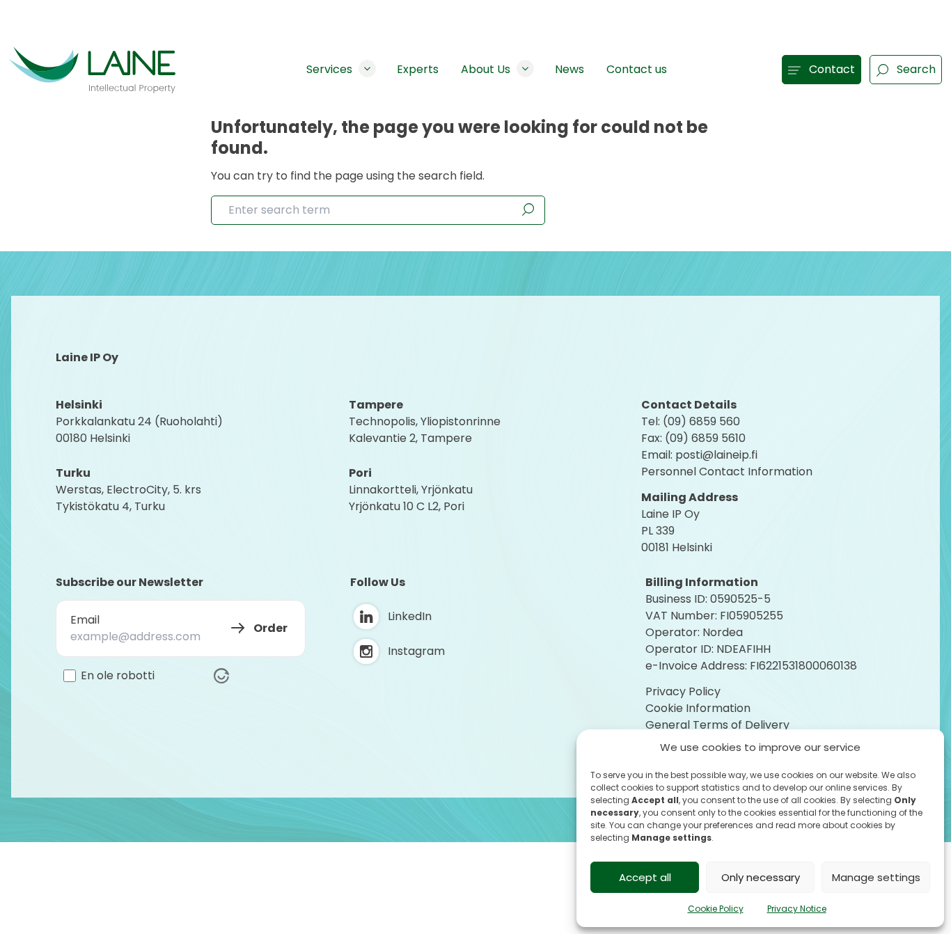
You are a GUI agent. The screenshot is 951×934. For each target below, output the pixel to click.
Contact (832, 69)
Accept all (645, 877)
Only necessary (760, 877)
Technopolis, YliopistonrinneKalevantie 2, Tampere (425, 429)
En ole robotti (118, 675)
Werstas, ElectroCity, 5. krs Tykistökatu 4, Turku (130, 498)
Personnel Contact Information (726, 472)
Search (916, 69)
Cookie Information (697, 708)
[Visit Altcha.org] (221, 675)
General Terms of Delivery (717, 725)
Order (270, 628)
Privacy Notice (796, 909)
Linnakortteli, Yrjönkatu (411, 490)
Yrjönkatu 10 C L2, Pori (406, 506)
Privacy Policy (683, 691)
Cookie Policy (716, 909)
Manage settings (876, 877)
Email (85, 620)
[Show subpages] (367, 68)
